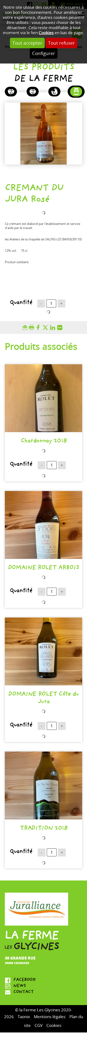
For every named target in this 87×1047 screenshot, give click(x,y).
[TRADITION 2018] (43, 785)
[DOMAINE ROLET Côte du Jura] (43, 651)
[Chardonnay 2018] (43, 398)
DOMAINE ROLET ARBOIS (43, 568)
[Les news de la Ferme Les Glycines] (43, 986)
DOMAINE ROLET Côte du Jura (43, 698)
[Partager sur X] (46, 327)
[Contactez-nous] (43, 992)
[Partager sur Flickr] (61, 327)
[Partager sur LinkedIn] (53, 327)
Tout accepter (27, 43)
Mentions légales (49, 1016)
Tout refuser (61, 43)
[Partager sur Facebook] (39, 327)
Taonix (24, 1016)
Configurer (43, 53)
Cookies (46, 32)
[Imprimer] (32, 327)
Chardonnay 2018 (43, 441)
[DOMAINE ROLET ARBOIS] (43, 525)
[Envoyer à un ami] (25, 327)
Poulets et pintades (54, 92)
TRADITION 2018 (43, 828)
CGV (39, 1025)
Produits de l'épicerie (76, 92)
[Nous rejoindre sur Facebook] (43, 980)
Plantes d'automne (10, 92)
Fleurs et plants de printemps (32, 92)
